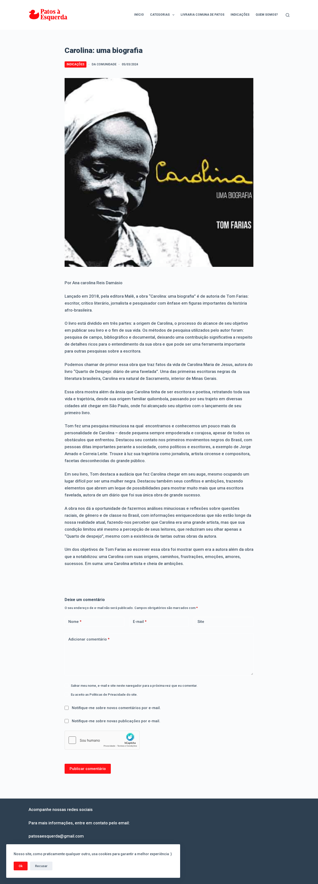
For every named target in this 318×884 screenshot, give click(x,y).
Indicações (240, 14)
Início (139, 14)
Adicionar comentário (89, 639)
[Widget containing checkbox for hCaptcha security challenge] (102, 740)
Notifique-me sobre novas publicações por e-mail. (116, 721)
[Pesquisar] (287, 15)
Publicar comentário (88, 768)
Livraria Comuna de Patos (202, 14)
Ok (21, 866)
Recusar (41, 866)
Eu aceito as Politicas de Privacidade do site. (104, 694)
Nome (74, 621)
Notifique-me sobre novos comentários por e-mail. (116, 708)
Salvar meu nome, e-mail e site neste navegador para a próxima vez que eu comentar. (134, 685)
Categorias (160, 14)
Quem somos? (267, 14)
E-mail (140, 621)
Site (201, 621)
